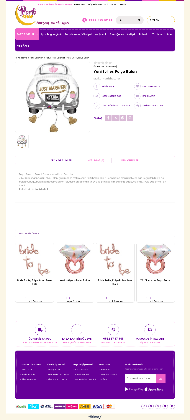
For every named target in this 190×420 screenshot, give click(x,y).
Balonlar (144, 34)
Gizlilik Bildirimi (82, 369)
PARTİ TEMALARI (26, 34)
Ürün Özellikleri (61, 160)
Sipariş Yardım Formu (57, 379)
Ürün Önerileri (130, 160)
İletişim (104, 379)
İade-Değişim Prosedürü (85, 379)
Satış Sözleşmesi (82, 374)
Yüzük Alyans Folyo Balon (75, 280)
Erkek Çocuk (116, 34)
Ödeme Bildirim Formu (58, 374)
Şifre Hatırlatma (29, 379)
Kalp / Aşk (23, 45)
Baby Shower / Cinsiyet (78, 34)
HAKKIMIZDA (79, 4)
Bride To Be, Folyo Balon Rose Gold (34, 282)
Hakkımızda (106, 369)
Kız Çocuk (101, 34)
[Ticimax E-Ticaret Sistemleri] (95, 417)
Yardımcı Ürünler (162, 34)
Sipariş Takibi (54, 369)
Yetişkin (131, 34)
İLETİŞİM (123, 4)
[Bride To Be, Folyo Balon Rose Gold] (34, 259)
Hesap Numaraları (109, 374)
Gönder (161, 378)
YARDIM (113, 4)
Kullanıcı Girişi (28, 374)
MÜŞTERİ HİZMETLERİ (97, 4)
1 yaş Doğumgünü (51, 34)
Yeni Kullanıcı (28, 369)
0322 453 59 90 (100, 20)
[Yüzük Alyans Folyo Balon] (75, 259)
